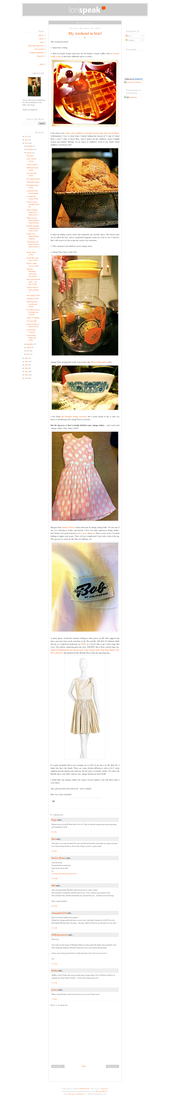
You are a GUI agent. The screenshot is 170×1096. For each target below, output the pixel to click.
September (29, 344)
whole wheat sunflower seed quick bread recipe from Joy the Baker (92, 133)
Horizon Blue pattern (99, 362)
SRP (53, 885)
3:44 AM (54, 928)
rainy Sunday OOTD (33, 295)
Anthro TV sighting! (33, 318)
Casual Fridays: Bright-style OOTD (31, 337)
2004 (26, 375)
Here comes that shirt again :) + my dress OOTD (33, 281)
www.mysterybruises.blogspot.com (64, 873)
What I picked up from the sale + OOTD (32, 304)
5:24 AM (54, 964)
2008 (26, 361)
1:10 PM (54, 999)
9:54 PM (54, 851)
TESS (83, 644)
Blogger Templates (77, 1094)
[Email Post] (85, 801)
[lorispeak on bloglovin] (133, 80)
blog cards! (30, 155)
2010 (26, 143)
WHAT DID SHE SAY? (36, 46)
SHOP (42, 64)
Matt (53, 838)
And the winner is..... (33, 164)
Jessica (54, 989)
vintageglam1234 (58, 912)
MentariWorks (102, 1091)
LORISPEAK (84, 1088)
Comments (130, 40)
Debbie (54, 970)
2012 (26, 136)
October (28, 153)
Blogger (104, 1088)
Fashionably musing (33, 182)
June (27, 354)
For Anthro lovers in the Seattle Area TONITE (33, 312)
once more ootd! (32, 321)
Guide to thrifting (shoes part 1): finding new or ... (33, 212)
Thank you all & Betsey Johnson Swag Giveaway (33, 220)
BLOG (41, 39)
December (29, 146)
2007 (26, 365)
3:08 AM (54, 906)
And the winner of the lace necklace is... (33, 289)
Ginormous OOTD (33, 298)
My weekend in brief (33, 179)
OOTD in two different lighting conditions (33, 236)
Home (84, 1066)
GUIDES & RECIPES (36, 52)
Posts (129, 36)
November (29, 149)
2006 (26, 368)
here (80, 533)
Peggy (54, 819)
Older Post (112, 1066)
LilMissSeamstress (59, 934)
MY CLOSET (39, 49)
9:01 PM (54, 832)
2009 (26, 358)
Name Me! (40, 56)
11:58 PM (54, 878)
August (28, 347)
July (27, 351)
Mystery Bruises (58, 857)
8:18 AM (54, 983)
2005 (26, 371)
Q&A (42, 42)
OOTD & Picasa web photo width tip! (33, 204)
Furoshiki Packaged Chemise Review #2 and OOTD (33, 228)
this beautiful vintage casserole (74, 416)
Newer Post (58, 1066)
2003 (26, 378)
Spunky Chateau (68, 527)
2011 (26, 140)
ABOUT (41, 35)
